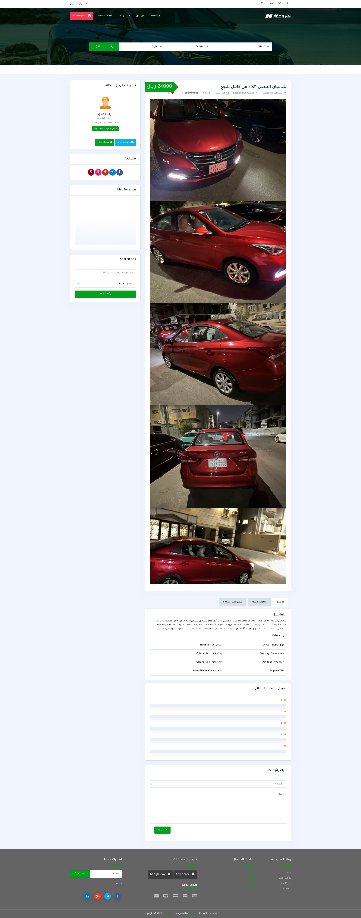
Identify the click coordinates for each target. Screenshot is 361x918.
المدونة (287, 888)
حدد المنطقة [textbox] (202, 46)
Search (104, 294)
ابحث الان (103, 46)
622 (205, 93)
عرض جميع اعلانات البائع (105, 129)
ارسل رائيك (162, 830)
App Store (183, 874)
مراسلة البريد (124, 142)
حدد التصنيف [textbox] (264, 46)
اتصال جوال (103, 142)
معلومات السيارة (232, 602)
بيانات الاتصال (104, 16)
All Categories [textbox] (126, 283)
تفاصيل (280, 602)
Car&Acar (168, 913)
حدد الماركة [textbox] (158, 46)
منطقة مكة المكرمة (243, 93)
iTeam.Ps (193, 913)
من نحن (140, 16)
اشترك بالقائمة (80, 874)
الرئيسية (155, 16)
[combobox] (241, 46)
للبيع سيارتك (79, 16)
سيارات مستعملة (272, 93)
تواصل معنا (284, 878)
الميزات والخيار (259, 602)
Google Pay (158, 874)
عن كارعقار (285, 883)
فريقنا (288, 873)
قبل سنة (220, 93)
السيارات (125, 16)
